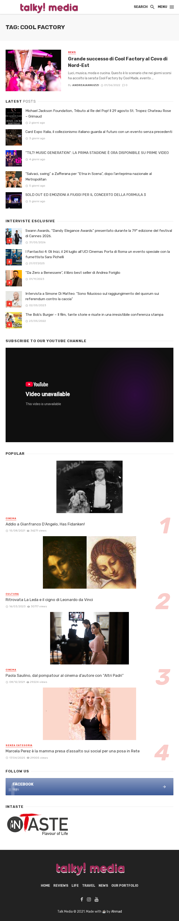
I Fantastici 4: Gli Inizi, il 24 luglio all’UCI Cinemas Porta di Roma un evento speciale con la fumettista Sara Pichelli (97, 254)
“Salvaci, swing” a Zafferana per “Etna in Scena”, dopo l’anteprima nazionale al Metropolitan (88, 176)
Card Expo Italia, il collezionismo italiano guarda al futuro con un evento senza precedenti (98, 132)
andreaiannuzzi (85, 85)
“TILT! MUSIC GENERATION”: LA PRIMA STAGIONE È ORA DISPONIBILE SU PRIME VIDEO (97, 153)
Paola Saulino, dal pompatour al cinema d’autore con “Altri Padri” (65, 675)
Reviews (60, 886)
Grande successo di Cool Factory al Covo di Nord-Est (118, 62)
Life (75, 886)
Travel (88, 886)
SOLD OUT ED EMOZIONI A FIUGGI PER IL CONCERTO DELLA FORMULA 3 (85, 195)
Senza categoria (19, 745)
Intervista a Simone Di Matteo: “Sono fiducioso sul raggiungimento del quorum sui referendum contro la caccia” (92, 296)
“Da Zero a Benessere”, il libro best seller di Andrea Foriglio (72, 273)
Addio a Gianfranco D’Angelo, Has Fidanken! (45, 524)
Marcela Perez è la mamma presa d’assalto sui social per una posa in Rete (73, 751)
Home (45, 886)
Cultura (12, 594)
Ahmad (116, 912)
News (72, 52)
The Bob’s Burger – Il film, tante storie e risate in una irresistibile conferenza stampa (94, 315)
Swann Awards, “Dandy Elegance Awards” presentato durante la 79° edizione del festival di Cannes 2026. (98, 233)
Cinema (11, 518)
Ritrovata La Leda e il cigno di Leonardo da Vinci (49, 599)
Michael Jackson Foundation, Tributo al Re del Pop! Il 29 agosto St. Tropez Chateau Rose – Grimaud (98, 113)
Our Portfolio (124, 886)
